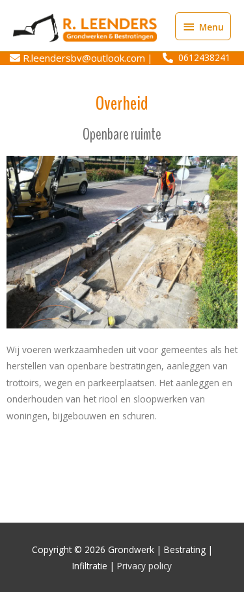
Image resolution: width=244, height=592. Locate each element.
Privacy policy (144, 566)
